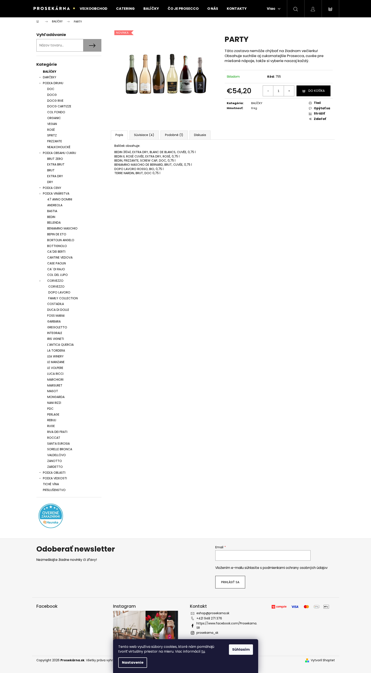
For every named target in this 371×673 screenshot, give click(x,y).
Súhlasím (241, 649)
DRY (50, 182)
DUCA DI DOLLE (58, 310)
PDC (50, 408)
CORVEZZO (55, 280)
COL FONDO (56, 112)
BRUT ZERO (55, 159)
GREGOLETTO (57, 327)
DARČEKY (49, 77)
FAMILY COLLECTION (63, 298)
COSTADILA (55, 304)
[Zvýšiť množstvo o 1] (289, 91)
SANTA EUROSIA (58, 443)
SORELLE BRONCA (59, 449)
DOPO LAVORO (59, 292)
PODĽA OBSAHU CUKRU (59, 153)
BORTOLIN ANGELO (60, 240)
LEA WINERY (55, 356)
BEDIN (51, 217)
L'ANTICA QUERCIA (60, 344)
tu (203, 651)
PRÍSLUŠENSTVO (54, 490)
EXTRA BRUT (56, 164)
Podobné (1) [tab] (174, 135)
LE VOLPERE (55, 368)
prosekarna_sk (207, 632)
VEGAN (52, 124)
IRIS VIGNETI (55, 339)
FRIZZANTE (54, 141)
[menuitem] (93, 8)
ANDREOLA (54, 205)
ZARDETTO (55, 467)
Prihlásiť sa (230, 582)
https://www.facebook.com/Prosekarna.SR (226, 625)
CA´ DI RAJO (56, 269)
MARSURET (54, 385)
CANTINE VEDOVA (60, 257)
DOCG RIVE (55, 100)
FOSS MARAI (56, 315)
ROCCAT (53, 438)
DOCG (52, 95)
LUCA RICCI (55, 374)
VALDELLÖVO (56, 455)
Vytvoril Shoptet (323, 660)
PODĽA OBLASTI (54, 472)
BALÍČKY (49, 71)
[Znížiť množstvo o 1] (268, 91)
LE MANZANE (56, 362)
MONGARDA (56, 397)
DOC (50, 89)
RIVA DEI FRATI (57, 432)
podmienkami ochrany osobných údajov (295, 567)
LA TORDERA (56, 350)
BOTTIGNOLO (57, 246)
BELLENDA (54, 222)
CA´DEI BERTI (56, 251)
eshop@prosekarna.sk (212, 613)
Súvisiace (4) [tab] (144, 135)
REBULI (51, 420)
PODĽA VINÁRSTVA (56, 193)
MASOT (52, 391)
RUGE (51, 426)
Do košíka (316, 90)
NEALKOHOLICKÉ (58, 147)
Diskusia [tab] (200, 135)
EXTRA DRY (55, 176)
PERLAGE (53, 414)
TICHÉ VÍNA (51, 484)
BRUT (51, 170)
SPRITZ (52, 135)
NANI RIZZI (54, 403)
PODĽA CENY (52, 188)
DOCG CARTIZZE (59, 106)
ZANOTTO (54, 461)
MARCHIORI (55, 379)
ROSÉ (51, 130)
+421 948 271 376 (209, 618)
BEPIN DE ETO (56, 234)
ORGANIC (54, 118)
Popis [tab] (119, 135)
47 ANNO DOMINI (59, 199)
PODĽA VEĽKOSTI (55, 478)
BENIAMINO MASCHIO (62, 228)
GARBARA (54, 321)
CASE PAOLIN (56, 263)
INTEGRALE (54, 333)
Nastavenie (132, 662)
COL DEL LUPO (57, 275)
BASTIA (52, 211)
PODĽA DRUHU (53, 83)
